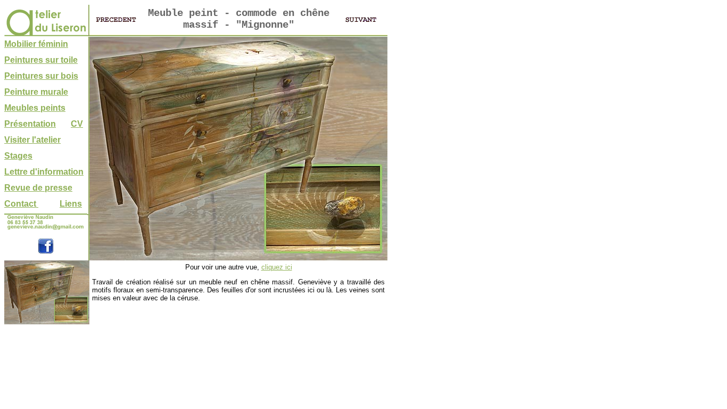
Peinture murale (36, 91)
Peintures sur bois (41, 75)
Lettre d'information (44, 171)
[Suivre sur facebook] (46, 251)
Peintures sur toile (41, 59)
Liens (71, 203)
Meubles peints (34, 107)
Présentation (30, 123)
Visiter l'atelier (32, 139)
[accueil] (45, 33)
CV (77, 123)
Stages (18, 155)
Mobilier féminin (36, 43)
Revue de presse (38, 187)
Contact (21, 203)
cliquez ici (276, 267)
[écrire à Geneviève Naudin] (45, 228)
